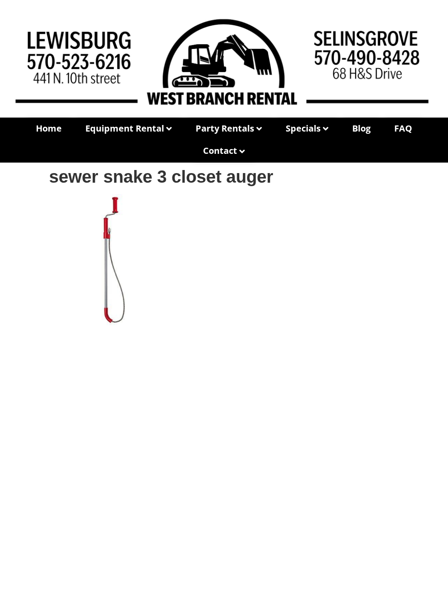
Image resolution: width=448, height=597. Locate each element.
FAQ (403, 128)
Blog (361, 128)
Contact (220, 150)
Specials (303, 128)
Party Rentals (225, 128)
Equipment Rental (124, 128)
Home (49, 128)
